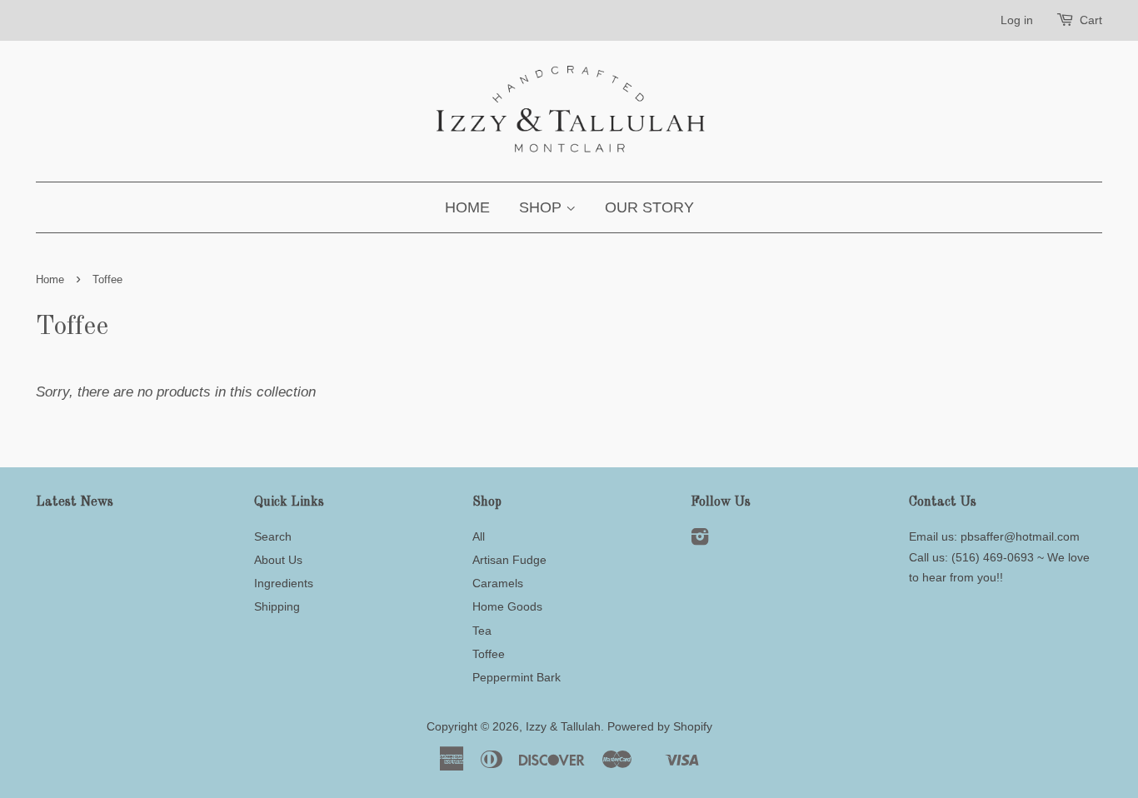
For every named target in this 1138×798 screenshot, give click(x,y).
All (478, 536)
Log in (1017, 20)
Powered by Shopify (659, 726)
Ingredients (283, 583)
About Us (278, 559)
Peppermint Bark (516, 677)
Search (273, 536)
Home (467, 207)
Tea (482, 630)
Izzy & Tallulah (563, 726)
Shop (542, 207)
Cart (1091, 20)
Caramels (497, 583)
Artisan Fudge (509, 559)
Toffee (488, 654)
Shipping (277, 606)
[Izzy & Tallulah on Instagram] (700, 539)
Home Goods (507, 606)
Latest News (74, 502)
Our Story (649, 207)
